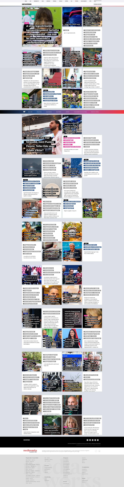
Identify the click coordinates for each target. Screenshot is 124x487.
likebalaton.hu (66, 466)
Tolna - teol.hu (29, 483)
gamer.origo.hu (66, 464)
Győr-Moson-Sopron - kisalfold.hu (33, 470)
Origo (26, 1)
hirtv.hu (46, 470)
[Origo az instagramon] (92, 440)
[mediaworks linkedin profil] (99, 451)
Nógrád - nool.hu (29, 478)
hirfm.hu (83, 482)
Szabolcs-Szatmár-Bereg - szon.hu (33, 481)
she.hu (83, 462)
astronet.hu (65, 459)
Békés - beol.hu (29, 463)
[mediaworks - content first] (30, 451)
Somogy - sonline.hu (30, 479)
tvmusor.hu (65, 476)
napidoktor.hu (66, 467)
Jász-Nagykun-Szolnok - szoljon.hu (33, 475)
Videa (43, 1)
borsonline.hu (66, 483)
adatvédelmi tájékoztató (72, 443)
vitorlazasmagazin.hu (67, 473)
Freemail (54, 1)
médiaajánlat (98, 443)
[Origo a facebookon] (87, 440)
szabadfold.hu (47, 469)
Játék (90, 1)
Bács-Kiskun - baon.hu (30, 459)
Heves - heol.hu (29, 473)
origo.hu (46, 472)
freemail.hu (84, 469)
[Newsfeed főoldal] (26, 440)
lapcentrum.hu (85, 473)
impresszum (93, 443)
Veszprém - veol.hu (48, 459)
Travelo (60, 1)
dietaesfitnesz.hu (66, 472)
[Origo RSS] (98, 440)
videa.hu (84, 472)
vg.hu (46, 478)
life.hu (83, 461)
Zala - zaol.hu (47, 461)
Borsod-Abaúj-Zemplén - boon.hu (33, 464)
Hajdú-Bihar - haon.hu (30, 472)
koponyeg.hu (84, 470)
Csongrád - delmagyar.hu (31, 466)
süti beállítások (88, 443)
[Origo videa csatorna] (95, 440)
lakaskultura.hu (66, 463)
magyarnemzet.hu (48, 467)
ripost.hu (84, 457)
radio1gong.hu (85, 480)
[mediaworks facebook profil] (96, 451)
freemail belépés (97, 4)
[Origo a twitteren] (90, 440)
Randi (77, 1)
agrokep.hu (47, 480)
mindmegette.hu (66, 469)
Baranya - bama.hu (30, 461)
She (71, 1)
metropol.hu (84, 459)
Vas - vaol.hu (47, 457)
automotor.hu (66, 461)
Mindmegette (36, 1)
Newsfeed (48, 1)
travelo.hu (65, 470)
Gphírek (66, 1)
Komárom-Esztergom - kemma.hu (33, 476)
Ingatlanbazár (83, 1)
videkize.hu (65, 475)
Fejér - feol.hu (29, 469)
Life (30, 1)
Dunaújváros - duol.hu (30, 467)
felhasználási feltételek (81, 443)
